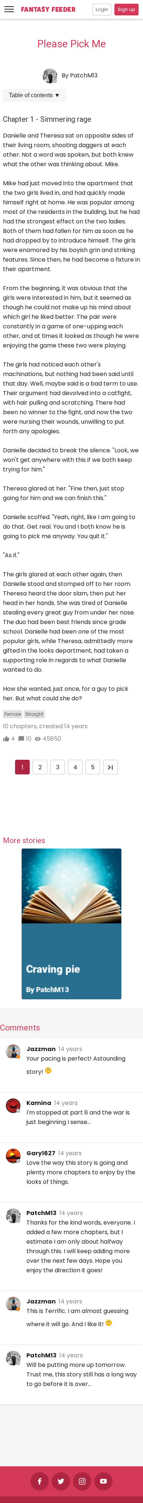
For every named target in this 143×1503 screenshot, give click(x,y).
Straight (34, 714)
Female (12, 714)
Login (102, 9)
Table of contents (34, 95)
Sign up (126, 9)
